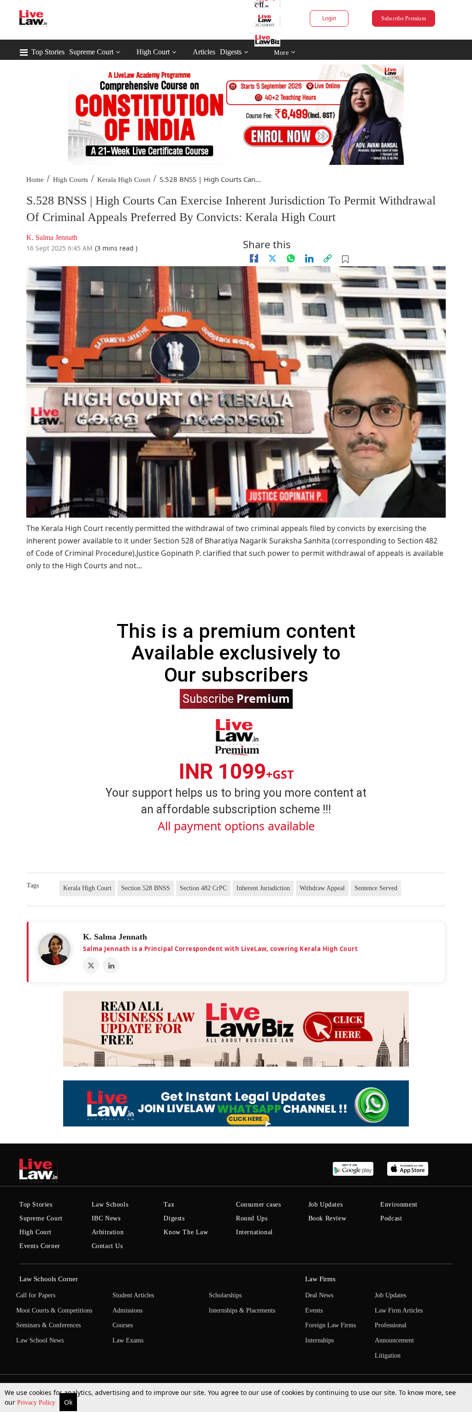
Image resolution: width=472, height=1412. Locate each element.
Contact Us (107, 1246)
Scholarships (225, 1295)
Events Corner (39, 1246)
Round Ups (251, 1218)
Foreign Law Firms (330, 1325)
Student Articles (133, 1295)
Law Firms (320, 1279)
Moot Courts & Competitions (54, 1310)
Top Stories (48, 52)
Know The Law (186, 1232)
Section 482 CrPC (203, 888)
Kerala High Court (123, 179)
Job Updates (325, 1204)
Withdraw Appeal (322, 888)
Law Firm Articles (399, 1310)
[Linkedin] (309, 258)
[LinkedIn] (111, 965)
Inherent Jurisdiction (263, 888)
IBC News (106, 1218)
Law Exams (127, 1340)
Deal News (319, 1295)
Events (314, 1310)
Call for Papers (35, 1295)
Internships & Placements (242, 1310)
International (254, 1232)
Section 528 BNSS (145, 888)
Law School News (40, 1340)
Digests (231, 52)
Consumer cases (258, 1204)
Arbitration (108, 1232)
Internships (319, 1340)
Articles (204, 52)
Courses (122, 1325)
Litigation (388, 1355)
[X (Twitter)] (91, 965)
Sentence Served (375, 888)
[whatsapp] (291, 258)
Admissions (127, 1310)
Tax (169, 1204)
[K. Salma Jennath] (54, 949)
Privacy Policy (37, 1402)
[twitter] (272, 258)
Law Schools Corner (48, 1279)
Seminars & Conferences (48, 1325)
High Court (153, 52)
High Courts (70, 179)
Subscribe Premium (403, 18)
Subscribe (236, 698)
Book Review (327, 1218)
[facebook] (254, 258)
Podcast (391, 1218)
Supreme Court (91, 52)
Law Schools (110, 1204)
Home (35, 179)
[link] (328, 258)
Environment (399, 1204)
